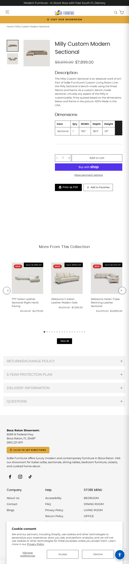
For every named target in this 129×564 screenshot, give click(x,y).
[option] (37, 53)
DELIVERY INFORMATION (28, 388)
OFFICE (89, 516)
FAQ (48, 504)
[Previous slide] (6, 290)
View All (64, 341)
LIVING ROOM (93, 510)
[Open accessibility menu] (120, 555)
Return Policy (54, 516)
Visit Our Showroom (66, 19)
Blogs (10, 510)
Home (10, 26)
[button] (44, 332)
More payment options (88, 175)
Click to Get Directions (29, 450)
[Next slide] (122, 290)
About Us (13, 498)
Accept (62, 554)
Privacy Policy (35, 544)
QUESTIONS (17, 401)
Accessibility (53, 498)
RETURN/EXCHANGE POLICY (31, 361)
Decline (98, 554)
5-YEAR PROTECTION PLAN (29, 374)
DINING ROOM (94, 504)
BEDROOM (91, 498)
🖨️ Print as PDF (68, 187)
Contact (12, 504)
